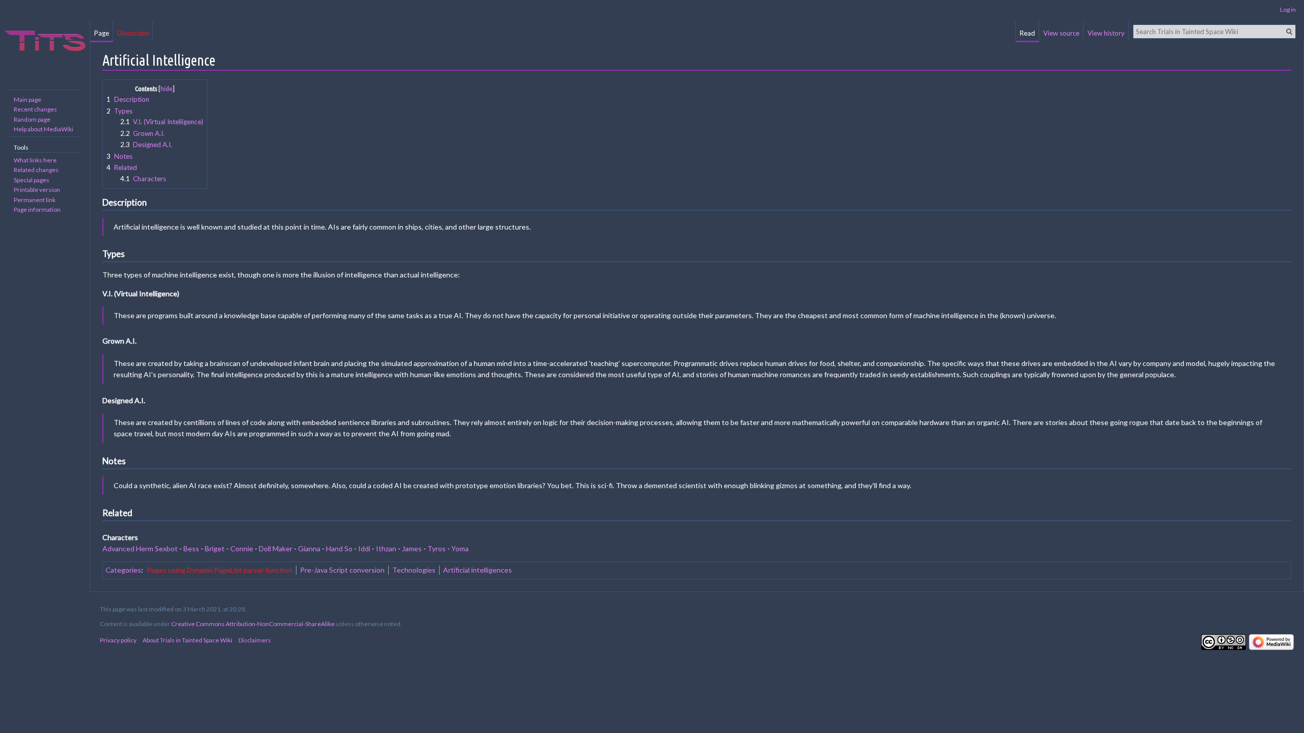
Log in (1288, 9)
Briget (215, 548)
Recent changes (35, 109)
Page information (37, 209)
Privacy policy (118, 640)
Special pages (31, 180)
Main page (27, 99)
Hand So (339, 548)
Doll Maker (275, 548)
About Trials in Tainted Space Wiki (187, 640)
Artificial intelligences (477, 570)
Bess (191, 548)
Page (101, 33)
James (412, 548)
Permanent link (35, 200)
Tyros (436, 548)
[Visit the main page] (45, 40)
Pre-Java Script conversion (342, 570)
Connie (241, 548)
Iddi (364, 548)
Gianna (309, 548)
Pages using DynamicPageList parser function (219, 570)
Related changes (36, 170)
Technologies (414, 570)
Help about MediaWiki (43, 129)
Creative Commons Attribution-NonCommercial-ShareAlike (253, 624)
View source (1061, 33)
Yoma (460, 548)
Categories (123, 570)
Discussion (133, 33)
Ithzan (386, 548)
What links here (35, 160)
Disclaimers (254, 640)
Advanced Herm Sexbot (140, 548)
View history (1106, 33)
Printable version (37, 189)
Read (1027, 33)
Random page (32, 119)
